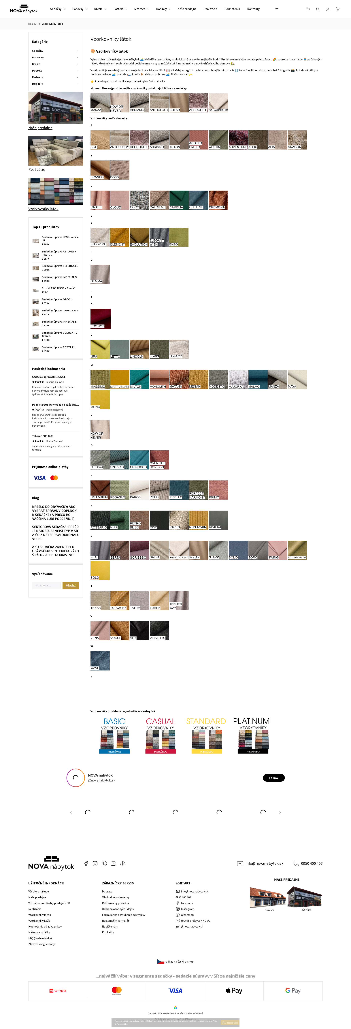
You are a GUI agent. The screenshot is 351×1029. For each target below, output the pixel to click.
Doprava (107, 892)
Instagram (95, 863)
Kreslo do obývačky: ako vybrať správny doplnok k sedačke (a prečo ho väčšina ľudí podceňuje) (54, 513)
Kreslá (36, 64)
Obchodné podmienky (115, 897)
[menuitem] (57, 9)
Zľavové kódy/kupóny (41, 944)
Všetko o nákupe (38, 892)
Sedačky (37, 51)
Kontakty (108, 932)
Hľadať (71, 585)
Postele (37, 71)
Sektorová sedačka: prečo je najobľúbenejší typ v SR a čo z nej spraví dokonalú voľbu (55, 533)
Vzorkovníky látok (39, 915)
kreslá (136, 74)
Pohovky (38, 57)
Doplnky (37, 84)
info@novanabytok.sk (264, 863)
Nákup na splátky (39, 932)
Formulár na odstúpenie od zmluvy (123, 915)
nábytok (134, 60)
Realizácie (34, 909)
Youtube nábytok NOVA (113, 863)
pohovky (160, 74)
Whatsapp (104, 863)
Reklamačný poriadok (115, 903)
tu (126, 1024)
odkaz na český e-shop (180, 962)
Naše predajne (37, 897)
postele (122, 74)
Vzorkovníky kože (39, 921)
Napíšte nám (110, 927)
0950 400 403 (312, 863)
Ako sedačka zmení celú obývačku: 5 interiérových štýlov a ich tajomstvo (55, 551)
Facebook (86, 863)
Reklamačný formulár (115, 921)
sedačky (106, 74)
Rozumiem (230, 1022)
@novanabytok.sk (122, 863)
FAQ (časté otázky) (40, 938)
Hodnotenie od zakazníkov (45, 927)
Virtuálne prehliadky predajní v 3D (49, 903)
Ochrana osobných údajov (118, 909)
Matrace (37, 77)
